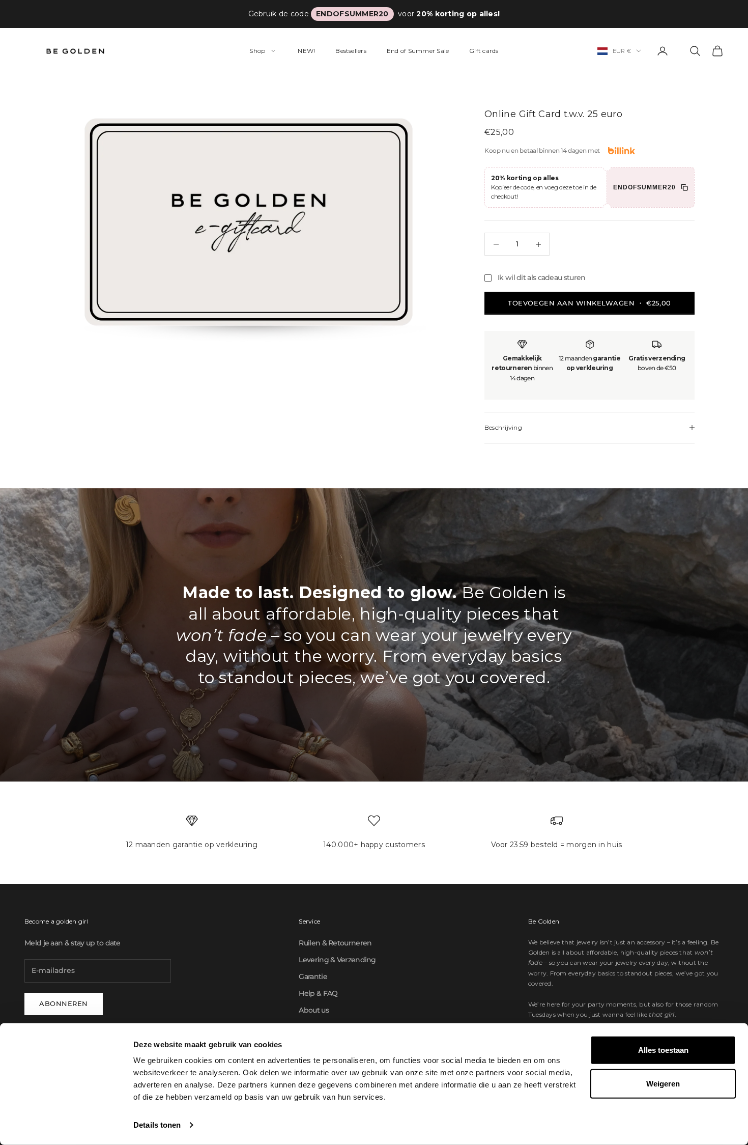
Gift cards (483, 50)
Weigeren (663, 1083)
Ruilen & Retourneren (335, 942)
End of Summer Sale (418, 50)
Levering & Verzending (337, 959)
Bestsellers (350, 50)
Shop (257, 50)
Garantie (313, 976)
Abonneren (63, 1003)
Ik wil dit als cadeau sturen (541, 277)
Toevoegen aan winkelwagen (589, 303)
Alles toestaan (663, 1050)
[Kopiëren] (684, 187)
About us (313, 1010)
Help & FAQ (318, 993)
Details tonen (157, 1125)
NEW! (306, 50)
